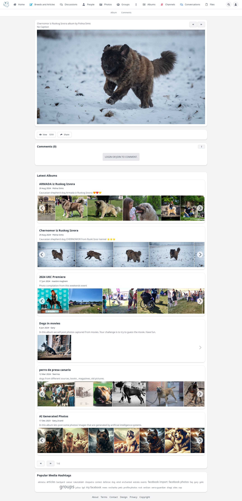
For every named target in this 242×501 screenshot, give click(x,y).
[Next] (200, 208)
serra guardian (159, 487)
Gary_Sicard (57, 420)
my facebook (93, 487)
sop (180, 487)
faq (191, 482)
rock (140, 487)
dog (113, 482)
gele (201, 482)
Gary (53, 327)
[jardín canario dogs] (56, 394)
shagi (169, 487)
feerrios (56, 374)
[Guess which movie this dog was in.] (54, 347)
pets (120, 487)
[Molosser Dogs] (6, 4)
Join (118, 156)
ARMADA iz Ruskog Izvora (57, 184)
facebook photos (179, 482)
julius (78, 487)
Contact (114, 497)
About (95, 497)
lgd (83, 487)
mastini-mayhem (60, 281)
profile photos (130, 487)
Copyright (144, 497)
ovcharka (112, 487)
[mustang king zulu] (165, 394)
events (144, 482)
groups (67, 487)
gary (196, 482)
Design (123, 497)
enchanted (127, 482)
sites (175, 487)
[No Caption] (193, 24)
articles (51, 482)
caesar (69, 482)
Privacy (133, 497)
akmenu (42, 482)
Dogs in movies (49, 323)
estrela (136, 482)
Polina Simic (84, 23)
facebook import (158, 482)
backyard (60, 482)
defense (106, 482)
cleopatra (89, 482)
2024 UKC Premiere (52, 277)
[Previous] (42, 208)
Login (108, 156)
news (104, 487)
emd (118, 482)
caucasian (78, 482)
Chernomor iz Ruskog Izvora (52, 23)
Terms (104, 497)
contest (98, 482)
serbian (146, 487)
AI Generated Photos (53, 416)
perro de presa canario (55, 370)
